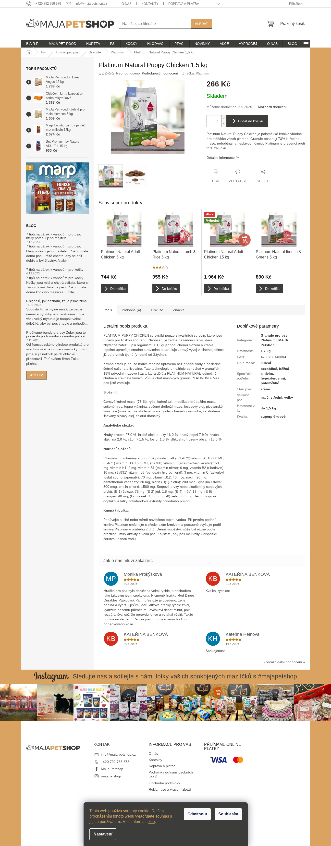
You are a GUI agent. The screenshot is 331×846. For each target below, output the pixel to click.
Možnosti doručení (272, 107)
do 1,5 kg (268, 408)
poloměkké (270, 383)
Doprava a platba (183, 4)
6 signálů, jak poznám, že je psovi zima (56, 301)
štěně (265, 389)
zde (151, 822)
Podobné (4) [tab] (131, 310)
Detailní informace (221, 157)
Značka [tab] (178, 310)
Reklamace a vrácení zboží (170, 789)
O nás (127, 4)
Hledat (201, 24)
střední (276, 397)
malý (265, 397)
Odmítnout (197, 814)
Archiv (36, 375)
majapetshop (111, 776)
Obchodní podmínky (164, 783)
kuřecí (266, 363)
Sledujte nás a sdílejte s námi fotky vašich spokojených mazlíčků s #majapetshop (185, 676)
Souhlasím (228, 814)
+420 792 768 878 (115, 762)
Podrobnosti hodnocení (160, 73)
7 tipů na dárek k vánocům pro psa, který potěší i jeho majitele (53, 236)
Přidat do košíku (250, 121)
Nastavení (103, 834)
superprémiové (273, 416)
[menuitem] (32, 44)
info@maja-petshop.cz (118, 754)
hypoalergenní (273, 378)
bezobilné (269, 369)
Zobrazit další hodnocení (283, 662)
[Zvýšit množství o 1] (223, 118)
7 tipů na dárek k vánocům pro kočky (54, 269)
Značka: (195, 73)
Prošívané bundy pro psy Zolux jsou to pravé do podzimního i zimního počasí (56, 334)
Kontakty (150, 4)
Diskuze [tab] (157, 310)
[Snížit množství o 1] (223, 124)
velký (288, 397)
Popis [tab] (107, 310)
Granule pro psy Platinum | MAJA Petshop (274, 340)
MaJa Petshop (112, 769)
